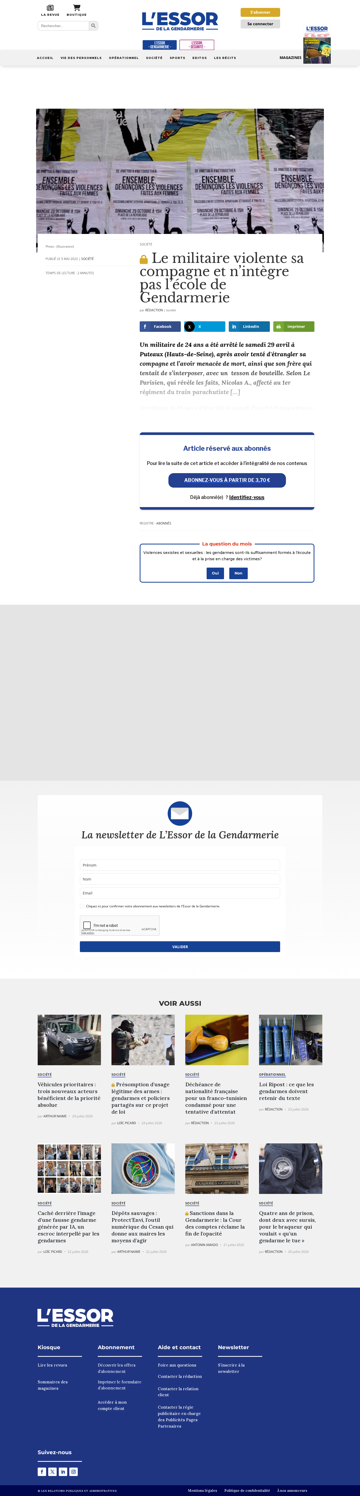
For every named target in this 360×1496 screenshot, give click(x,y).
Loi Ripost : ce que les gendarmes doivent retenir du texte (286, 1091)
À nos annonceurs (292, 1490)
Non (238, 573)
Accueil (45, 58)
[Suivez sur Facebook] (42, 1472)
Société (154, 58)
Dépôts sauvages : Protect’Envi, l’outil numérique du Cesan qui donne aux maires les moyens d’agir (142, 1227)
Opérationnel (124, 58)
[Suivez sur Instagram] (73, 1472)
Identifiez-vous (246, 497)
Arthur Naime (55, 1116)
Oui (215, 573)
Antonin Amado (204, 1245)
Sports (177, 58)
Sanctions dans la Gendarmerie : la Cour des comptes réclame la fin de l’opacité (215, 1223)
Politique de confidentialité (247, 1490)
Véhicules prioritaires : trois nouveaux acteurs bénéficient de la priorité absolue (69, 1094)
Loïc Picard (126, 1123)
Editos (199, 58)
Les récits (225, 58)
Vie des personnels (81, 58)
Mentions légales (202, 1490)
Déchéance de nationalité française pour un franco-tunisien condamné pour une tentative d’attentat (216, 1098)
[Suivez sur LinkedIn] (63, 1472)
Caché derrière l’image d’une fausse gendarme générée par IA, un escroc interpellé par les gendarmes (68, 1227)
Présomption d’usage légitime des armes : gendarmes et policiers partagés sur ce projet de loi (140, 1098)
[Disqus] (180, 692)
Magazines (290, 57)
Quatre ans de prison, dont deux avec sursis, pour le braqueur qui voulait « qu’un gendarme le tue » (287, 1227)
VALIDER (180, 946)
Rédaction (154, 310)
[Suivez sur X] (52, 1472)
